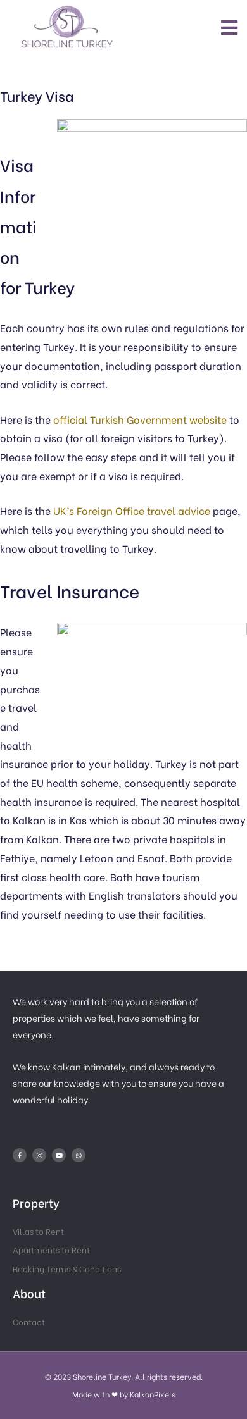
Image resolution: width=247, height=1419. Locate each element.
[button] (230, 27)
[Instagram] (39, 1155)
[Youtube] (59, 1155)
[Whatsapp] (79, 1155)
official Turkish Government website (140, 419)
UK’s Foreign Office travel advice (131, 510)
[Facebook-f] (20, 1155)
